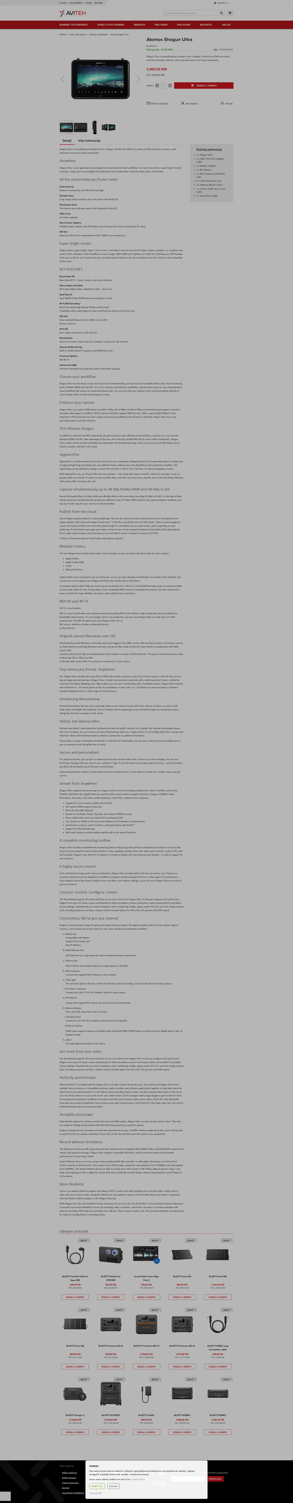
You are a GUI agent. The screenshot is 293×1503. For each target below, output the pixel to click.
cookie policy (138, 1479)
